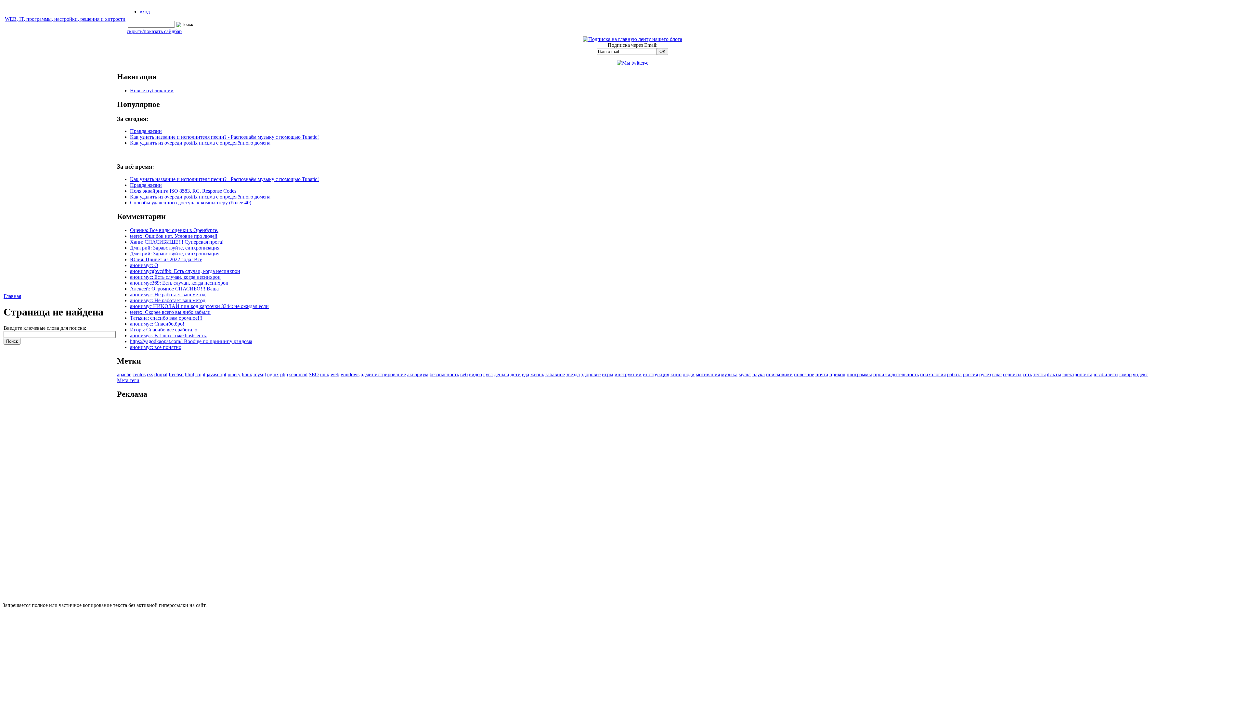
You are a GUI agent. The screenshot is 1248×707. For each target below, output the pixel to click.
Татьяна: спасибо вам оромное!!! (166, 318)
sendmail (298, 374)
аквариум (417, 374)
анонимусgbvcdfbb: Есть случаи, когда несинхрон (185, 271)
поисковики (779, 374)
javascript (216, 374)
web (335, 374)
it (204, 374)
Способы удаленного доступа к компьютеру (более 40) (190, 202)
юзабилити (1106, 374)
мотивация (708, 374)
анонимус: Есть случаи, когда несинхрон (175, 277)
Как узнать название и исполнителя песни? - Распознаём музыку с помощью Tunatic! (224, 137)
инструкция (656, 374)
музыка (729, 374)
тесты (1039, 374)
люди (689, 374)
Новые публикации (152, 90)
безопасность (444, 374)
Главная (12, 296)
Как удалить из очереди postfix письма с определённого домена (200, 143)
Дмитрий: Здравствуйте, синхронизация (174, 248)
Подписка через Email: (632, 45)
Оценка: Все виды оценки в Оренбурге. (174, 230)
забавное (555, 374)
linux (247, 374)
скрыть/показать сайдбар (154, 31)
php (284, 374)
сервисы (1012, 374)
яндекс (1140, 374)
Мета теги (128, 380)
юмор (1125, 374)
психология (933, 374)
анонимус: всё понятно (155, 347)
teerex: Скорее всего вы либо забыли (170, 312)
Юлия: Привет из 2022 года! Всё (166, 259)
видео (475, 374)
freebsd (176, 374)
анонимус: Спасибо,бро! (157, 324)
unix (324, 374)
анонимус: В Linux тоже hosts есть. (168, 335)
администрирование (383, 374)
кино (676, 374)
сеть (1027, 374)
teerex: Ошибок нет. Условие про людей (173, 236)
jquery (234, 374)
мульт (745, 374)
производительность (896, 374)
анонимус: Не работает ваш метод (167, 294)
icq (198, 374)
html (189, 374)
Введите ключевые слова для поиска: (45, 328)
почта (821, 374)
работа (954, 374)
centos (139, 374)
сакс (997, 374)
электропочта (1077, 374)
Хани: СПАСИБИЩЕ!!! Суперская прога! (177, 242)
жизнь (537, 374)
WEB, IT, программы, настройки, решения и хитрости (65, 19)
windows (350, 374)
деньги (501, 374)
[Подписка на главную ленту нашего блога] (632, 39)
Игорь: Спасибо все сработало (163, 329)
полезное (804, 374)
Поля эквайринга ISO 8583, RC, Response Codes (183, 191)
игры (607, 374)
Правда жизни (146, 131)
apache (124, 374)
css (150, 374)
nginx (273, 374)
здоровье (591, 374)
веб (464, 374)
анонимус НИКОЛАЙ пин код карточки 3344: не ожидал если (199, 306)
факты (1054, 374)
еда (525, 374)
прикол (837, 374)
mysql (260, 374)
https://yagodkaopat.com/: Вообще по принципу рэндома (191, 341)
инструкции (628, 374)
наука (758, 374)
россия (970, 374)
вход (145, 11)
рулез (985, 374)
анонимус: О (144, 265)
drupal (160, 374)
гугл (488, 374)
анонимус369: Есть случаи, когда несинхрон (179, 283)
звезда (573, 374)
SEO (314, 374)
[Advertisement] (632, 502)
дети (516, 374)
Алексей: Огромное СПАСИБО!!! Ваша (174, 288)
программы (859, 374)
